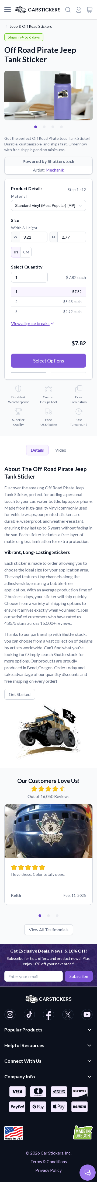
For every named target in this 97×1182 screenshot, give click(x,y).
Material (19, 196)
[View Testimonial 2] (48, 915)
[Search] (68, 9)
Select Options (48, 361)
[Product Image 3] (52, 127)
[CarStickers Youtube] (87, 1015)
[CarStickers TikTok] (29, 1015)
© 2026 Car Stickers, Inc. (48, 1152)
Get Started (19, 694)
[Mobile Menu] (7, 9)
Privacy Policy (48, 1170)
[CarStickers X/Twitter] (68, 1015)
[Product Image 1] (35, 127)
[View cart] (89, 9)
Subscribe (79, 976)
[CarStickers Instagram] (10, 1015)
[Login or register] (78, 9)
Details (37, 449)
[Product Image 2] (44, 127)
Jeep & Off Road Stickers (31, 26)
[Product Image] (61, 127)
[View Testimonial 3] (57, 915)
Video (60, 449)
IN (16, 252)
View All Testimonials (48, 929)
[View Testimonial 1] (40, 915)
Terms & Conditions (48, 1161)
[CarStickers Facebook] (48, 1015)
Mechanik (55, 169)
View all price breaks (30, 323)
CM (26, 252)
